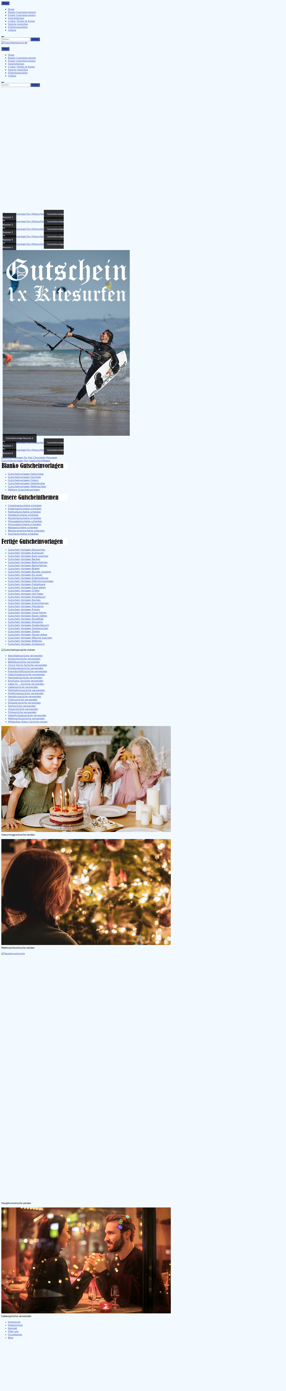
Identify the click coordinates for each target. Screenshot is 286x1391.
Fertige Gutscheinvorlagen (22, 15)
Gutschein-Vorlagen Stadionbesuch (28, 625)
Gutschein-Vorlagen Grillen (24, 590)
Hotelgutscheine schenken (23, 515)
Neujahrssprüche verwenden (24, 696)
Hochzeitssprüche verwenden (25, 677)
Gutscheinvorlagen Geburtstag (26, 474)
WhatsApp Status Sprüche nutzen (28, 721)
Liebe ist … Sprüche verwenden (26, 684)
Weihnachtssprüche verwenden (26, 718)
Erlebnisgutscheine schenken (24, 508)
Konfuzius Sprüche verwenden (25, 681)
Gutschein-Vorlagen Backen (24, 559)
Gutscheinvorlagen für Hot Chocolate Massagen (29, 457)
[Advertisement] (143, 111)
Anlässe (12, 30)
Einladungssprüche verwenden (25, 668)
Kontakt (12, 1328)
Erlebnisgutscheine (18, 27)
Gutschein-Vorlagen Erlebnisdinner (28, 578)
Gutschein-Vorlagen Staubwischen (28, 628)
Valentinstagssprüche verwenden (27, 715)
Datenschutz (15, 1325)
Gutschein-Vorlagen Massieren (26, 606)
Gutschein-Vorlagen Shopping (25, 622)
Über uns (13, 1331)
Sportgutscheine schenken (23, 534)
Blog (10, 1337)
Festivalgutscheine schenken (24, 512)
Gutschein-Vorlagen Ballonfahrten (28, 562)
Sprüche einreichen (18, 24)
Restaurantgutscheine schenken (26, 530)
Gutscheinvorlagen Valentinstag (26, 483)
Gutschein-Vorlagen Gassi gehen (27, 587)
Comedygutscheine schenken (25, 505)
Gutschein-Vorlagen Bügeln (24, 568)
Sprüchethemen (16, 18)
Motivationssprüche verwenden (26, 690)
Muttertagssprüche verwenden (26, 693)
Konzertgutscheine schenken (24, 518)
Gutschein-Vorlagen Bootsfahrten (27, 565)
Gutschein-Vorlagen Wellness (25, 641)
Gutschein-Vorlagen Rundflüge (26, 619)
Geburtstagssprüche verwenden (26, 674)
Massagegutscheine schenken (25, 521)
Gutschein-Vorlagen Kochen (24, 600)
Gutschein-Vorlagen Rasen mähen (27, 615)
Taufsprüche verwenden (22, 706)
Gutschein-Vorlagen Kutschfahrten (28, 603)
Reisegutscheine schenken (23, 527)
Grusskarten (15, 1334)
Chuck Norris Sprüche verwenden (27, 665)
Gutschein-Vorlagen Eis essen (25, 575)
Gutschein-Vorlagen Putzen (24, 609)
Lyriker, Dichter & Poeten (21, 21)
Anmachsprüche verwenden (24, 659)
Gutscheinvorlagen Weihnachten (27, 486)
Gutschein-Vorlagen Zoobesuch (26, 644)
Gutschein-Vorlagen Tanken (24, 631)
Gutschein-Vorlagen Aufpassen (26, 553)
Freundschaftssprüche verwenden (27, 671)
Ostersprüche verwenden (22, 699)
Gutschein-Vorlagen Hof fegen (25, 593)
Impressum (14, 1322)
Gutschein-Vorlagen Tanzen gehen (27, 634)
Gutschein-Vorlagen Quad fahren (27, 612)
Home (11, 9)
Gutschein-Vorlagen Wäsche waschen (30, 638)
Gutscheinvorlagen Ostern (23, 480)
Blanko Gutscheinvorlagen (22, 12)
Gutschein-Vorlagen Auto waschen (28, 556)
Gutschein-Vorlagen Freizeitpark (26, 584)
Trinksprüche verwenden (22, 712)
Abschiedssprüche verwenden (25, 655)
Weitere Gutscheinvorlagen (24, 489)
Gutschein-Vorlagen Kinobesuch (27, 597)
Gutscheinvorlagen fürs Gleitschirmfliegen (25, 460)
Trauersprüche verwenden (23, 709)
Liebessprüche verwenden (23, 687)
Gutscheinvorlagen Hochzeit (24, 477)
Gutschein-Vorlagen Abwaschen (26, 549)
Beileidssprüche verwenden (24, 662)
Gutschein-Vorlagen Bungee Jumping (29, 571)
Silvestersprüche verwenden (24, 703)
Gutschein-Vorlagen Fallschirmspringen (30, 581)
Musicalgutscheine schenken (24, 524)
